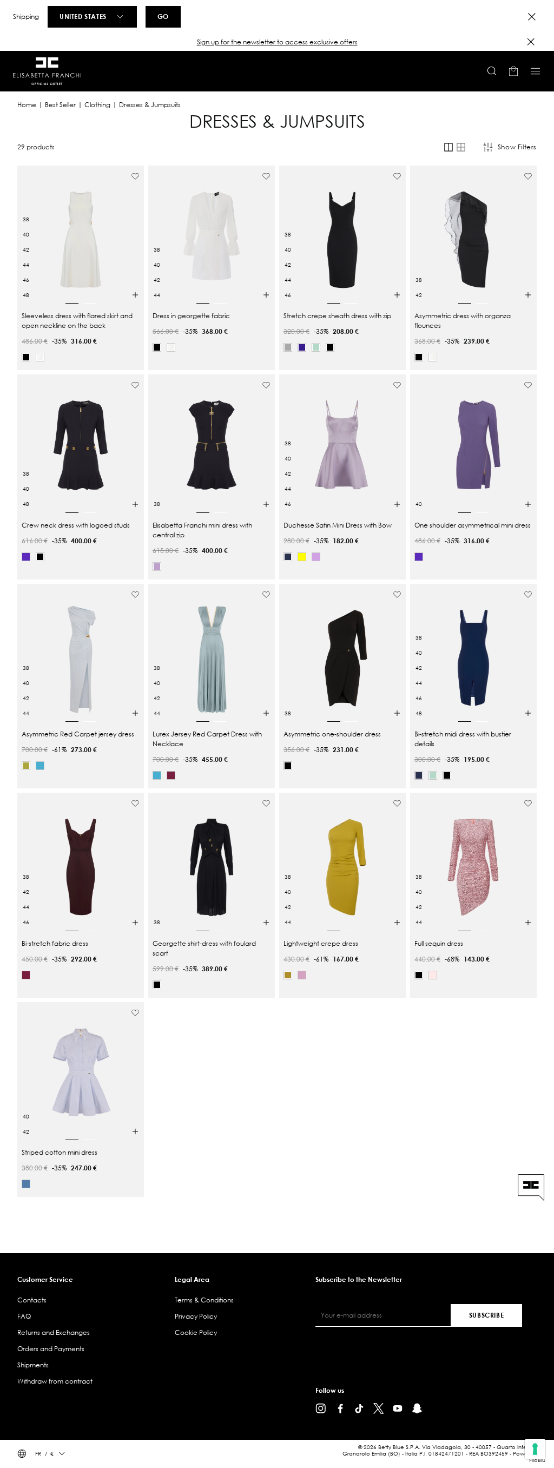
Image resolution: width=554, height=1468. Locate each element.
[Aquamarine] (316, 347)
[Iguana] (26, 765)
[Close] (531, 16)
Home (26, 104)
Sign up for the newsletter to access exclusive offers (277, 42)
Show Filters (517, 147)
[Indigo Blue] (302, 347)
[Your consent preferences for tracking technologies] (535, 1449)
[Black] (26, 357)
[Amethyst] (26, 556)
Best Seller (60, 104)
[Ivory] (40, 357)
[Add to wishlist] (135, 176)
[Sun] (302, 556)
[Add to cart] (135, 295)
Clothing (97, 104)
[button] (277, 42)
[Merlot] (171, 775)
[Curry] (287, 975)
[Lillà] (316, 556)
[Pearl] (287, 347)
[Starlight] (40, 765)
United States (83, 16)
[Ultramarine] (287, 556)
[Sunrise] (302, 975)
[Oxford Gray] (26, 1184)
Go (163, 16)
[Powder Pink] (432, 975)
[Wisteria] (157, 566)
